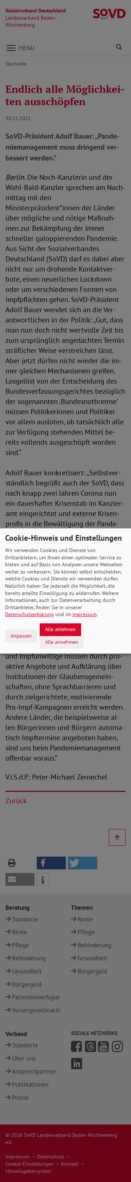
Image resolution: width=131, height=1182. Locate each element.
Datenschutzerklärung (29, 614)
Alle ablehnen (60, 629)
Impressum (84, 614)
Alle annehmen (61, 642)
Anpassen (21, 635)
